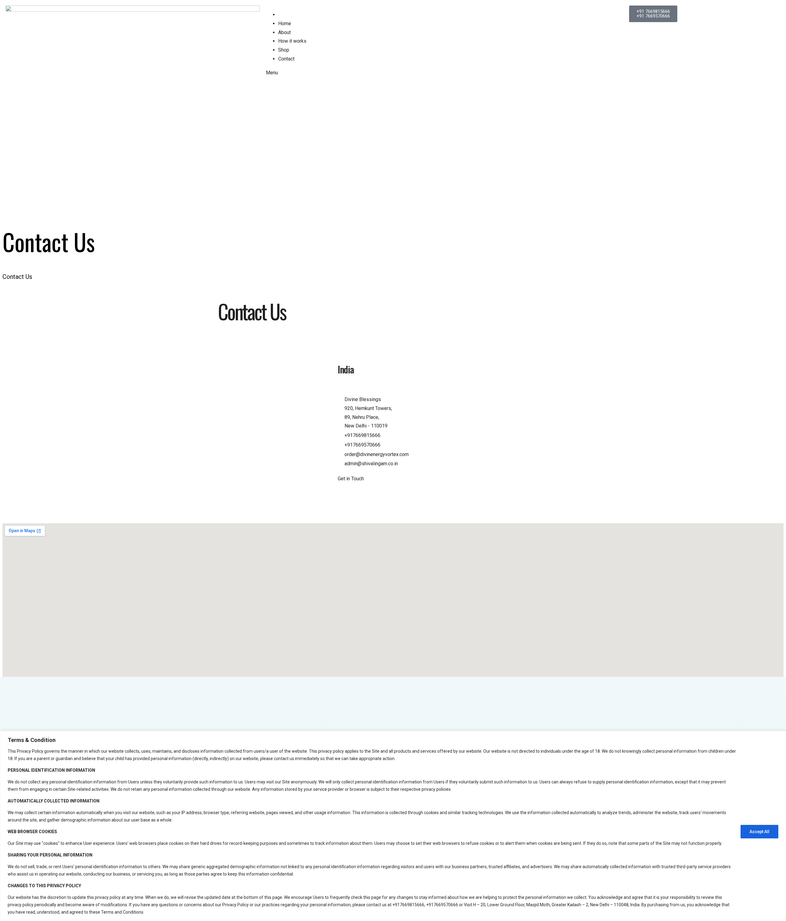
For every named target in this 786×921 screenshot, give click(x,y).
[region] (393, 826)
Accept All (759, 831)
